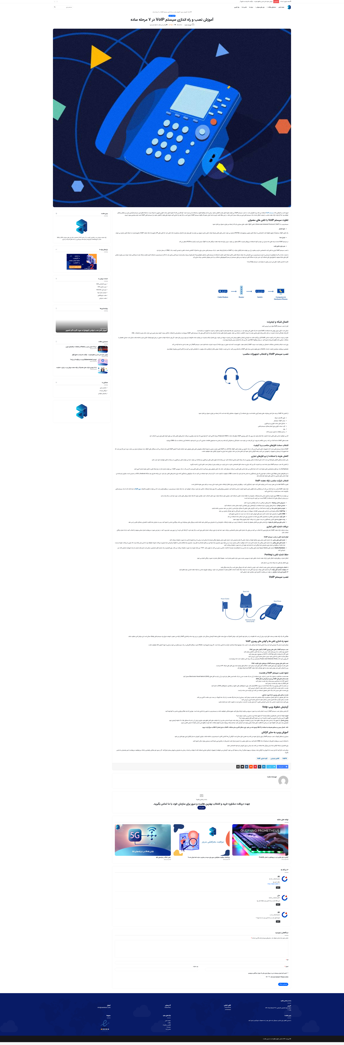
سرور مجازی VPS (102, 287)
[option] (82, 323)
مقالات (169, 1023)
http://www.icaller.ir (274, 884)
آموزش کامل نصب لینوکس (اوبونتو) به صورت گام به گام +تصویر (86, 330)
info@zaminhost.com (104, 1008)
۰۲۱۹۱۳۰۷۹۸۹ (228, 1010)
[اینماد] (104, 1032)
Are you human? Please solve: (279, 977)
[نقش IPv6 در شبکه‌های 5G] (143, 840)
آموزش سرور (184, 12)
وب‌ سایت (195, 967)
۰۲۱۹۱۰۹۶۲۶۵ (228, 1008)
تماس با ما (244, 7)
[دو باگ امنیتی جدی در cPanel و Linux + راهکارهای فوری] (103, 349)
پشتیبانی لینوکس (102, 394)
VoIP (284, 758)
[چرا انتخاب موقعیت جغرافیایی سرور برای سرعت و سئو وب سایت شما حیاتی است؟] (202, 840)
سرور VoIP (138, 489)
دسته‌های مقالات (272, 7)
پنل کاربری (236, 7)
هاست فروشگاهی (102, 295)
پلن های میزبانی (260, 7)
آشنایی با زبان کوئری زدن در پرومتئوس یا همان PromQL (273, 857)
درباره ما (251, 7)
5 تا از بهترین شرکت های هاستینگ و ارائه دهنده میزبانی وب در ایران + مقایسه (76, 368)
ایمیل (286, 967)
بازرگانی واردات (103, 391)
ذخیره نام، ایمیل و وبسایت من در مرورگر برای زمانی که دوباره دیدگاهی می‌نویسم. (267, 973)
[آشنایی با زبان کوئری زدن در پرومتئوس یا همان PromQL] (260, 840)
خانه (189, 12)
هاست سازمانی (103, 298)
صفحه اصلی (281, 7)
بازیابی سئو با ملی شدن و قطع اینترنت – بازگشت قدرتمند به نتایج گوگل (90, 355)
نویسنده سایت (188, 25)
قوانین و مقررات (167, 1025)
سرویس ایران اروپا (102, 293)
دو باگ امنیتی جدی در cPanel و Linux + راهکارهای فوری (81, 347)
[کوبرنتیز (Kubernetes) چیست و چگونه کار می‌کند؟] (103, 362)
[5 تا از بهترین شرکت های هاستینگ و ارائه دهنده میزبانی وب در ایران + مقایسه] (103, 370)
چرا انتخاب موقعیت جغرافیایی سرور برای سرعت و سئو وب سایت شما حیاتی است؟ (209, 857)
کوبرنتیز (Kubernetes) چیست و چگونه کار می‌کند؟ (83, 360)
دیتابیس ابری (103, 388)
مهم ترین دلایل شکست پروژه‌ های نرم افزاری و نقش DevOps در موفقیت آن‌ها (253, 2)
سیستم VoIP (269, 213)
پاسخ (278, 888)
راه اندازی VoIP (261, 758)
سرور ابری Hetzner (101, 290)
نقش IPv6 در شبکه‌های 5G (163, 857)
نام (287, 960)
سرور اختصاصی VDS (101, 284)
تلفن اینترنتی (274, 758)
